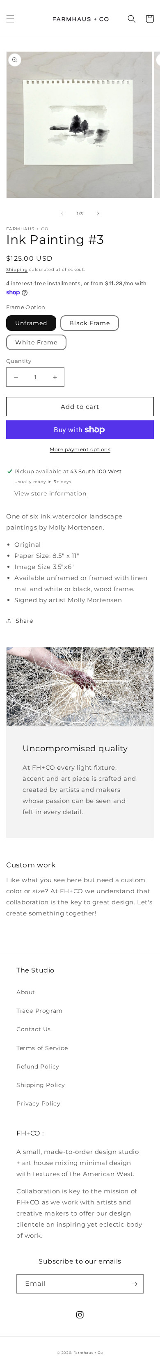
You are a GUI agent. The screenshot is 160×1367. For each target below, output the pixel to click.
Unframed (31, 323)
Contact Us (33, 1029)
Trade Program (39, 1010)
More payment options (80, 449)
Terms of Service (42, 1048)
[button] (10, 19)
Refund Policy (37, 1066)
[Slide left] (62, 213)
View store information (50, 493)
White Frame (36, 342)
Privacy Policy (38, 1103)
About (25, 992)
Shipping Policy (40, 1085)
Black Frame (89, 323)
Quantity (18, 361)
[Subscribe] (134, 1284)
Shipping (17, 269)
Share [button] (24, 620)
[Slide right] (98, 213)
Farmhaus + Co (88, 1353)
